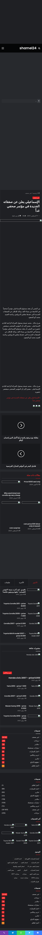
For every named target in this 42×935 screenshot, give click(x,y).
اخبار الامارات (18, 859)
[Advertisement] (21, 22)
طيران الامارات (35, 881)
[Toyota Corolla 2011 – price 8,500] (33, 606)
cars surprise (14, 528)
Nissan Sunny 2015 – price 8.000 (24, 101)
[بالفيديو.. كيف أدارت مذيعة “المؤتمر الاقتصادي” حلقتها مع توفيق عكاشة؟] (33, 595)
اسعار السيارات (34, 870)
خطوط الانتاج (34, 762)
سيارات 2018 (35, 878)
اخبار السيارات (34, 751)
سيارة (15, 878)
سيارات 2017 (15, 874)
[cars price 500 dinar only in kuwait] (31, 511)
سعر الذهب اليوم (34, 874)
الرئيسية (35, 193)
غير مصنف (28, 193)
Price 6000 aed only (32, 482)
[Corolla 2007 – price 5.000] (33, 626)
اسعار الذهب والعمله (18, 866)
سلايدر (37, 744)
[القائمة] (3, 48)
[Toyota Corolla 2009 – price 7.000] (33, 616)
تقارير (37, 759)
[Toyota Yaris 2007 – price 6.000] (21, 827)
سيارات (24, 874)
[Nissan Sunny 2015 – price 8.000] (34, 709)
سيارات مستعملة (33, 748)
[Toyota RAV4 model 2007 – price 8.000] (33, 636)
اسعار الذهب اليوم (13, 862)
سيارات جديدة (24, 878)
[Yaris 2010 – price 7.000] (34, 689)
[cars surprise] (11, 513)
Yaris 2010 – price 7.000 (16, 686)
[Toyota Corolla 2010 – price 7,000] (34, 719)
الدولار (25, 870)
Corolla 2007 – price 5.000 (15, 623)
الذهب (18, 870)
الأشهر (35, 582)
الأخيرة (21, 582)
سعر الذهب (11, 870)
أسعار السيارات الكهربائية (32, 859)
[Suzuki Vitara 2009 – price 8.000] (21, 843)
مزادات (36, 741)
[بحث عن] (39, 48)
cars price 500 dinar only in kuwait (32, 525)
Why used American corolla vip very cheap (11, 494)
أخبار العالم (35, 766)
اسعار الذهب (24, 862)
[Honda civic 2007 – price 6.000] (8, 827)
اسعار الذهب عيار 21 (33, 866)
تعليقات (7, 582)
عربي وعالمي (34, 755)
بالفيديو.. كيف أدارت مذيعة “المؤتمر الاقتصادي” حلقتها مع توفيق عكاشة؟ (14, 591)
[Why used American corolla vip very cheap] (11, 486)
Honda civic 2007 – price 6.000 (24, 677)
